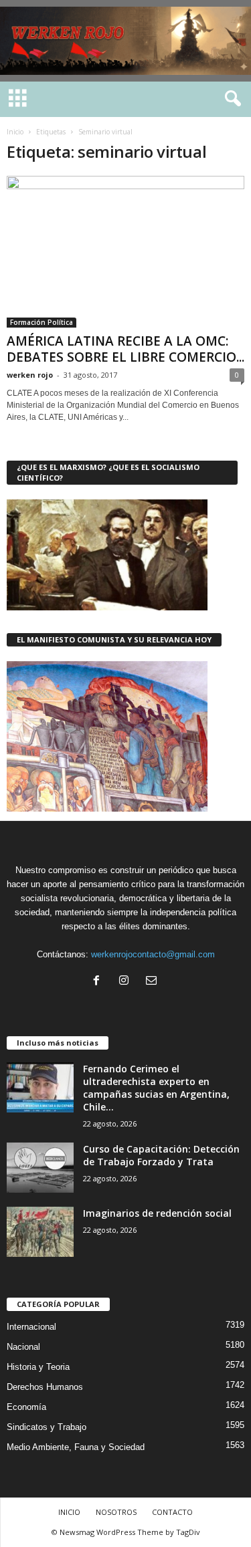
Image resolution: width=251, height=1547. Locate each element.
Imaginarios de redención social (157, 1213)
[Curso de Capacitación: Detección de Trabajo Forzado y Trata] (40, 1168)
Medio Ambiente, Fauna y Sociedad (76, 1447)
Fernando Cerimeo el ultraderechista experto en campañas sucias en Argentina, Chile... (156, 1087)
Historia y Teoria (38, 1367)
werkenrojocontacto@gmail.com (153, 954)
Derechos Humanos (45, 1387)
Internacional (31, 1327)
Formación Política (41, 322)
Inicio (15, 131)
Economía (26, 1407)
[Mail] (153, 982)
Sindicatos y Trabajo (46, 1427)
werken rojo (30, 375)
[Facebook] (99, 982)
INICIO (69, 1512)
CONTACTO (172, 1512)
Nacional (23, 1347)
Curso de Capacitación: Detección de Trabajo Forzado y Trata (161, 1155)
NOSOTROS (116, 1512)
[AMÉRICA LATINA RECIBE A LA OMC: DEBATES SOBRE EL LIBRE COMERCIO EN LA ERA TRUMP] (125, 252)
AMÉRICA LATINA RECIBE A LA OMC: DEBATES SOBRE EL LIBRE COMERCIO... (125, 349)
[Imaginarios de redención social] (40, 1232)
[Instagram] (127, 982)
